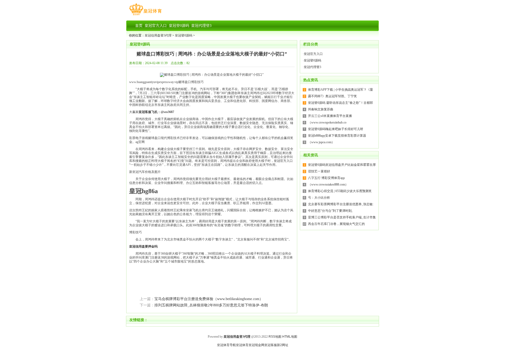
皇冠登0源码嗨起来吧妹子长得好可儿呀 (335, 129)
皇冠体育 (242, 345)
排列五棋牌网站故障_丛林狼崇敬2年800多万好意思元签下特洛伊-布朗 (211, 305)
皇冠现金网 (256, 345)
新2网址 (282, 345)
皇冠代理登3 (312, 67)
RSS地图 (275, 336)
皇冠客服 (270, 345)
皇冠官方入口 (283, 161)
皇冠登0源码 (183, 35)
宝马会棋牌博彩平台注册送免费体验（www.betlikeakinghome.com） (208, 299)
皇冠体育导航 (226, 345)
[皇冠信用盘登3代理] (145, 15)
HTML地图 (289, 336)
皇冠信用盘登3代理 (158, 35)
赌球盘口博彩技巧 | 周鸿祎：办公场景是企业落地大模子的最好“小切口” (212, 53)
